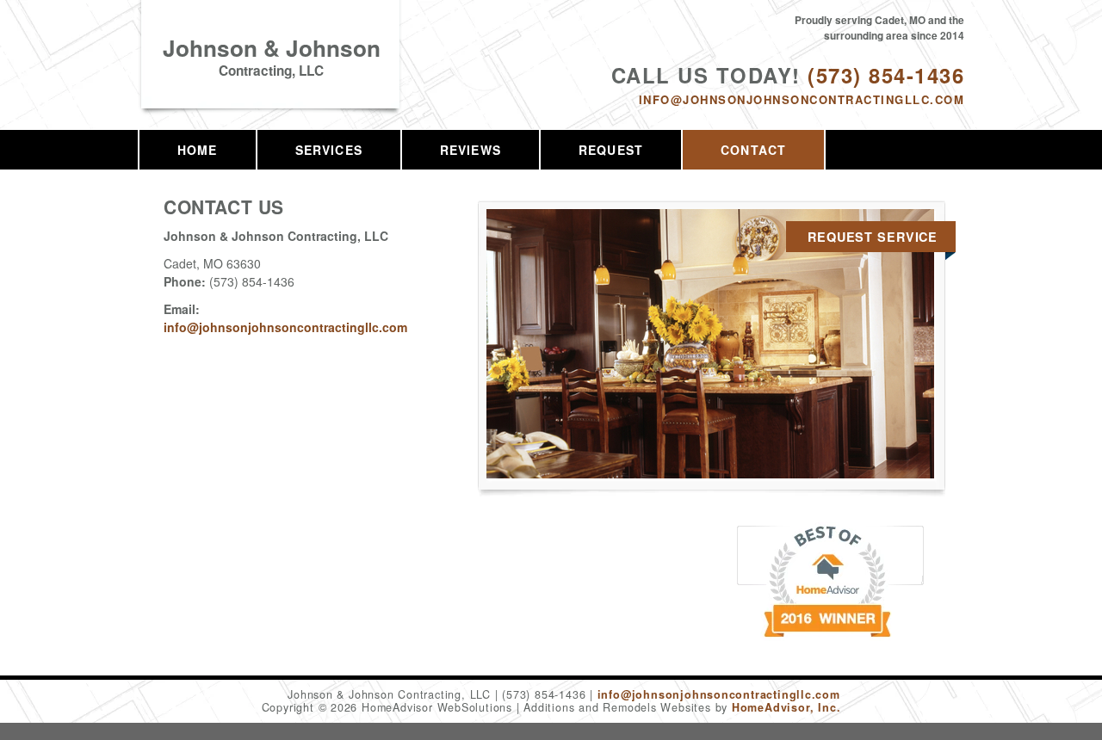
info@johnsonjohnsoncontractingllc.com (801, 99)
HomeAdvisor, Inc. (786, 707)
